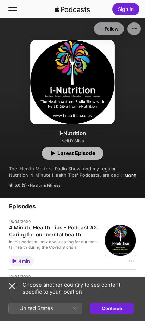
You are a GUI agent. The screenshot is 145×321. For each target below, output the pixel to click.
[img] (72, 9)
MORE (130, 175)
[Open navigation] (12, 9)
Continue (112, 308)
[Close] (12, 286)
